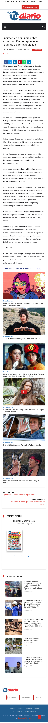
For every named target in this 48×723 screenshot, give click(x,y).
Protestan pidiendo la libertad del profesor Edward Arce (31, 640)
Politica (14, 1)
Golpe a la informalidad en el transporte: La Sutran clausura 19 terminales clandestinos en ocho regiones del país (33, 604)
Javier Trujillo (8, 50)
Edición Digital (30, 711)
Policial (22, 1)
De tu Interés (17, 711)
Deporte (40, 1)
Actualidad (31, 1)
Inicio (7, 1)
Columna (12, 708)
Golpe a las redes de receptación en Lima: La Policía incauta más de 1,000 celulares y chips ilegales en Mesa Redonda (33, 585)
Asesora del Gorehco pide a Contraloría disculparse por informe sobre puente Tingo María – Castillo (33, 660)
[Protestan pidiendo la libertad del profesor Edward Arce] (13, 646)
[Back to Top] (39, 717)
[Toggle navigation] (4, 26)
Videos (36, 708)
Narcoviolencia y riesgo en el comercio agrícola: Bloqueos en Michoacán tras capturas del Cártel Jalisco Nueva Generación (33, 623)
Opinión (20, 708)
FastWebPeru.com (25, 718)
